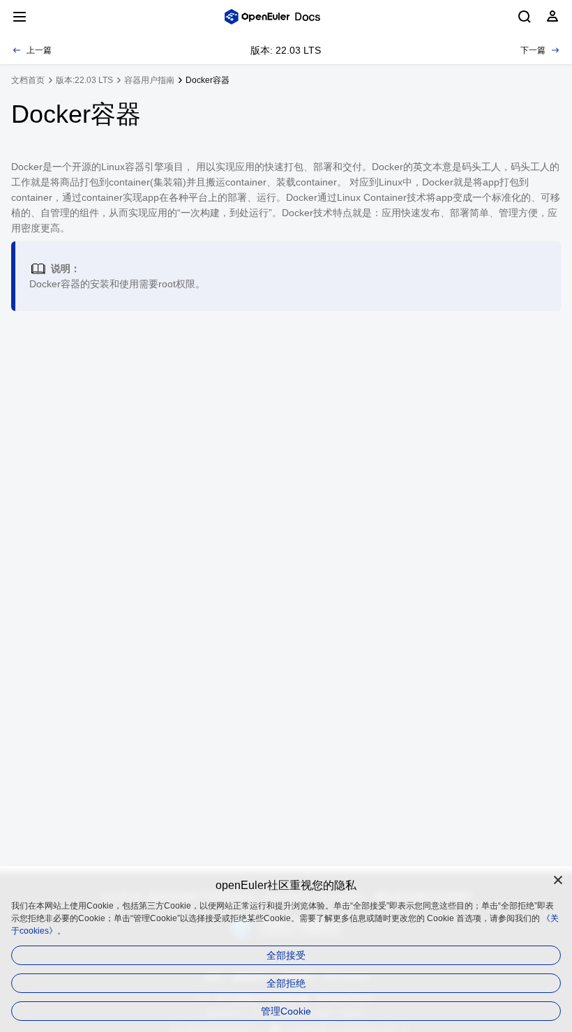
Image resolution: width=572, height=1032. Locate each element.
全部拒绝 (286, 983)
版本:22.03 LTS (84, 80)
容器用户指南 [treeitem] (149, 80)
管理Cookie (286, 1011)
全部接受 (286, 955)
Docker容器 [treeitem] (207, 80)
